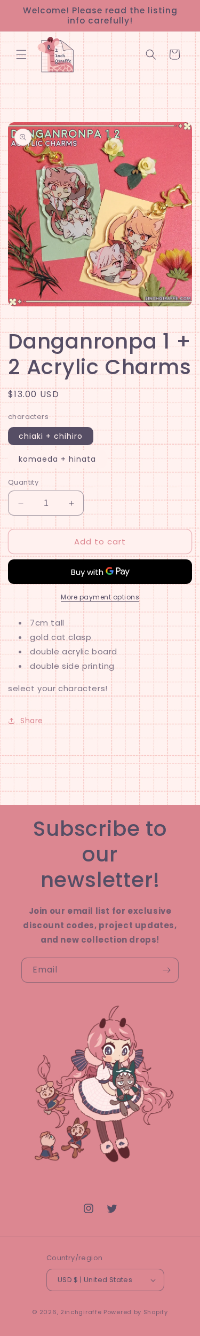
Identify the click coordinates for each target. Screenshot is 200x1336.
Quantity (23, 482)
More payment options (100, 597)
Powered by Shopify (135, 1312)
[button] (21, 54)
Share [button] (31, 720)
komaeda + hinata (57, 459)
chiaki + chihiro (51, 436)
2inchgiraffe (80, 1312)
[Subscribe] (166, 970)
